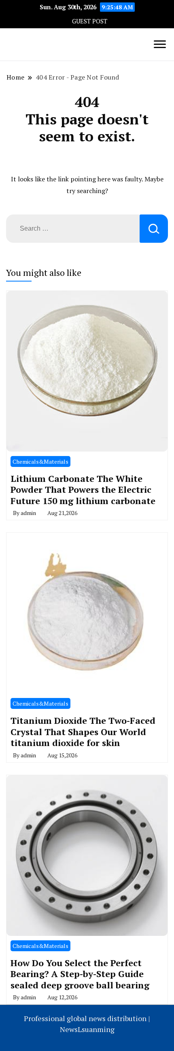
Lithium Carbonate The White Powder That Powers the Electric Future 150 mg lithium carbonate (83, 490)
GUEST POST (89, 21)
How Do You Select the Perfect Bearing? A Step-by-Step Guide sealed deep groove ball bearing (80, 974)
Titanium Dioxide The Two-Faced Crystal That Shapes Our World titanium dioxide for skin (83, 731)
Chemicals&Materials (40, 461)
